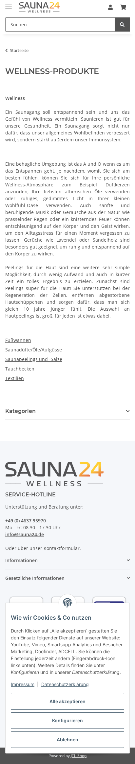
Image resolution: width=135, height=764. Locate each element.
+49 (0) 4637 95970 (25, 520)
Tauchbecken (19, 369)
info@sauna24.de (24, 534)
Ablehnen (67, 739)
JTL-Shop (79, 755)
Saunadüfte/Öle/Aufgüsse (33, 349)
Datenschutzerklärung (65, 684)
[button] (110, 7)
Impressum (22, 684)
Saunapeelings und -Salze (33, 359)
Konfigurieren (67, 720)
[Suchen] (122, 24)
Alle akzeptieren (67, 701)
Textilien (14, 378)
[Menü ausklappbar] (8, 4)
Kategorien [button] (20, 411)
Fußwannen (18, 340)
